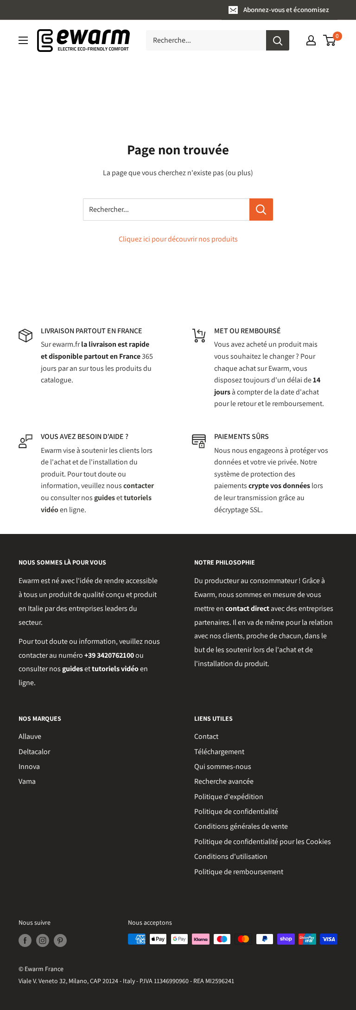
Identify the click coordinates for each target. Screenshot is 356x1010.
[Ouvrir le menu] (23, 40)
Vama (27, 781)
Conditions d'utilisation (230, 856)
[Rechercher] (277, 40)
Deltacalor (34, 751)
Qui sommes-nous (222, 766)
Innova (29, 766)
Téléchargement (219, 751)
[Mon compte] (311, 40)
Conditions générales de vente (241, 826)
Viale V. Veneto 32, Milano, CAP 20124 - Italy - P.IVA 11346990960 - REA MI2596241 (126, 981)
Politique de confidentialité (236, 811)
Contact (206, 736)
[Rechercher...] (261, 209)
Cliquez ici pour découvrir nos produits (178, 239)
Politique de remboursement (238, 872)
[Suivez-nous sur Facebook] (25, 940)
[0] (330, 40)
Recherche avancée (224, 781)
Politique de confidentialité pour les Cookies (262, 841)
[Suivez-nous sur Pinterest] (60, 940)
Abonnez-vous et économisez (286, 9)
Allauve (30, 736)
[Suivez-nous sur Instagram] (42, 940)
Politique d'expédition (228, 796)
